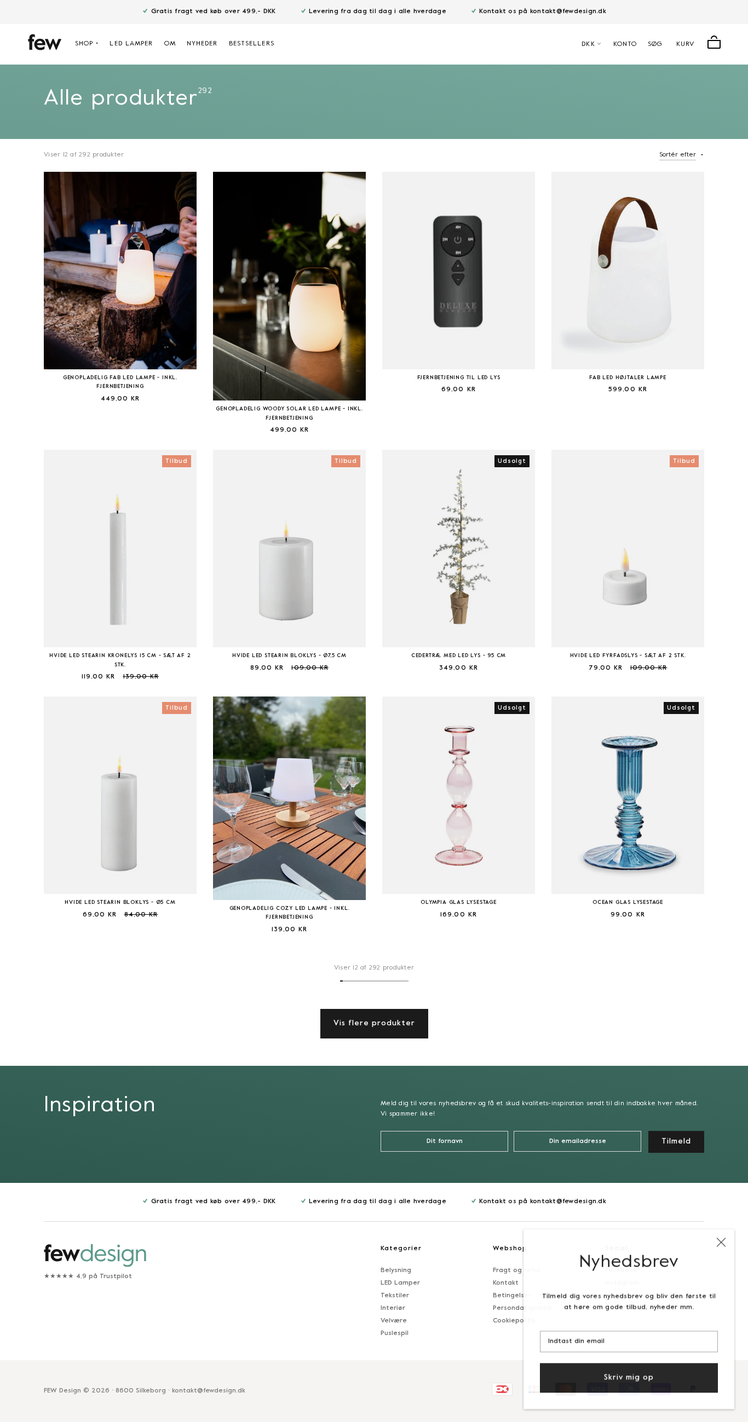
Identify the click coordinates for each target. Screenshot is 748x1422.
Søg (655, 44)
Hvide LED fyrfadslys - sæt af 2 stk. (628, 655)
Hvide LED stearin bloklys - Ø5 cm (120, 902)
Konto (625, 44)
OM (170, 43)
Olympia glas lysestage (459, 902)
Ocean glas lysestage (627, 902)
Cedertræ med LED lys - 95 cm (458, 655)
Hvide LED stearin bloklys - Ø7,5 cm (289, 655)
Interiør (393, 1308)
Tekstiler (395, 1295)
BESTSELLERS (251, 43)
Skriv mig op (629, 1376)
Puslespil (394, 1333)
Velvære (394, 1320)
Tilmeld (676, 1141)
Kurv (685, 44)
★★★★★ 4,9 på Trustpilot (88, 1276)
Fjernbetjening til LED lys (458, 377)
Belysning (396, 1270)
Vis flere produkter (374, 1023)
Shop (84, 43)
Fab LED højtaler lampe (627, 377)
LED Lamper (400, 1283)
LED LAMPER (131, 43)
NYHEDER (202, 43)
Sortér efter (677, 155)
